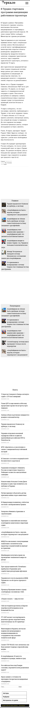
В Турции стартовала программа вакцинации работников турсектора (14, 12)
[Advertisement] (15, 183)
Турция (5, 164)
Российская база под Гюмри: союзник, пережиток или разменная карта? (15, 667)
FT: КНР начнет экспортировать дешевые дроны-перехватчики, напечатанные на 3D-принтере (13, 619)
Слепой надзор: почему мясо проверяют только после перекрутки (18, 344)
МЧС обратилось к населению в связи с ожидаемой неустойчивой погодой (14, 449)
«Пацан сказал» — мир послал (12, 599)
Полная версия (22, 705)
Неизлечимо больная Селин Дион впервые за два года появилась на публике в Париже (14, 483)
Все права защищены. (13, 705)
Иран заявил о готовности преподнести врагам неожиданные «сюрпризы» (14, 679)
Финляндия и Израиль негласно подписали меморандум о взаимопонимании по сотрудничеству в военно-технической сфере (13, 633)
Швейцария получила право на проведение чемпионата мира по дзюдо (13, 557)
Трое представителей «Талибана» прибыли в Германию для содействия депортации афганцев (14, 569)
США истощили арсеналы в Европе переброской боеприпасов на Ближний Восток (14, 608)
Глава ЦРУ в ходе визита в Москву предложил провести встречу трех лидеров (14, 405)
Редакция (3, 161)
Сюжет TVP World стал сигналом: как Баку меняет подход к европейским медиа (15, 647)
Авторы (6, 693)
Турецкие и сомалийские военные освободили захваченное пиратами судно (14, 523)
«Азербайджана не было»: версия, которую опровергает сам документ (17, 212)
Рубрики (6, 697)
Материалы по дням (10, 700)
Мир (6, 162)
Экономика (9, 162)
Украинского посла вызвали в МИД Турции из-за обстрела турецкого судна (14, 580)
